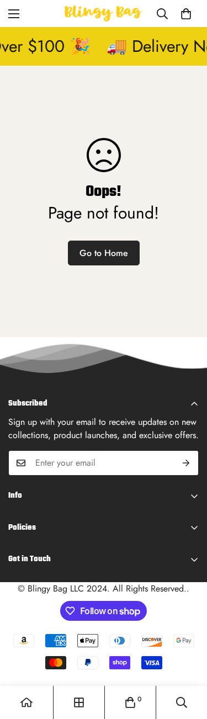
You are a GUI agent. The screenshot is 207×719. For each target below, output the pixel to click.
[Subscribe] (186, 463)
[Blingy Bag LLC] (103, 13)
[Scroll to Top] (187, 660)
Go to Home (103, 253)
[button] (186, 13)
